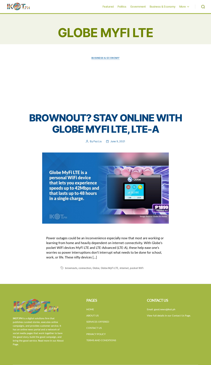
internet (124, 268)
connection (84, 268)
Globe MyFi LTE (109, 268)
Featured (108, 6)
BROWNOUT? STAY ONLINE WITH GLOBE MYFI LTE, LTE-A (105, 123)
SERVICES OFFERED (97, 322)
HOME (90, 309)
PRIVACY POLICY (96, 334)
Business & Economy (162, 6)
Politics (122, 6)
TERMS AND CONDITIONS (101, 340)
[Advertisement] (105, 86)
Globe (96, 268)
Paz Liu (97, 141)
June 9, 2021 (117, 141)
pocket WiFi (136, 268)
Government (138, 6)
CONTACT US (94, 328)
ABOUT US (92, 315)
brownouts (71, 268)
